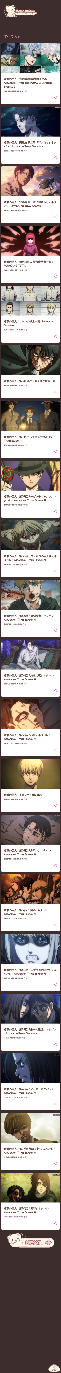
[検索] (49, 8)
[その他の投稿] (30, 1247)
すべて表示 (12, 36)
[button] (55, 98)
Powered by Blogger (32, 1368)
